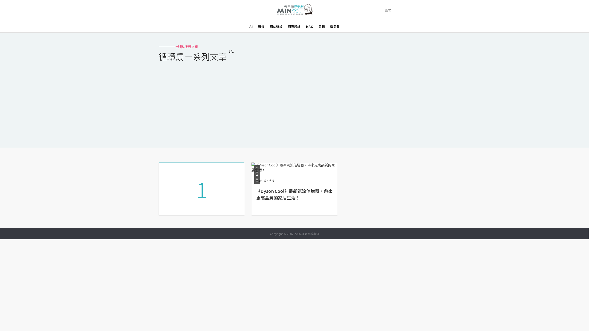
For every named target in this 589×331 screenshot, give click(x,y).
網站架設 (276, 26)
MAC (309, 26)
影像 (261, 26)
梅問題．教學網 (295, 10)
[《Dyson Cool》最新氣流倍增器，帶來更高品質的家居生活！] (294, 169)
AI (251, 26)
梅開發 (335, 26)
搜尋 (388, 10)
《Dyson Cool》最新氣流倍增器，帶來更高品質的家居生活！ (294, 194)
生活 (271, 180)
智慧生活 (261, 180)
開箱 (321, 26)
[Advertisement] (294, 101)
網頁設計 (294, 26)
